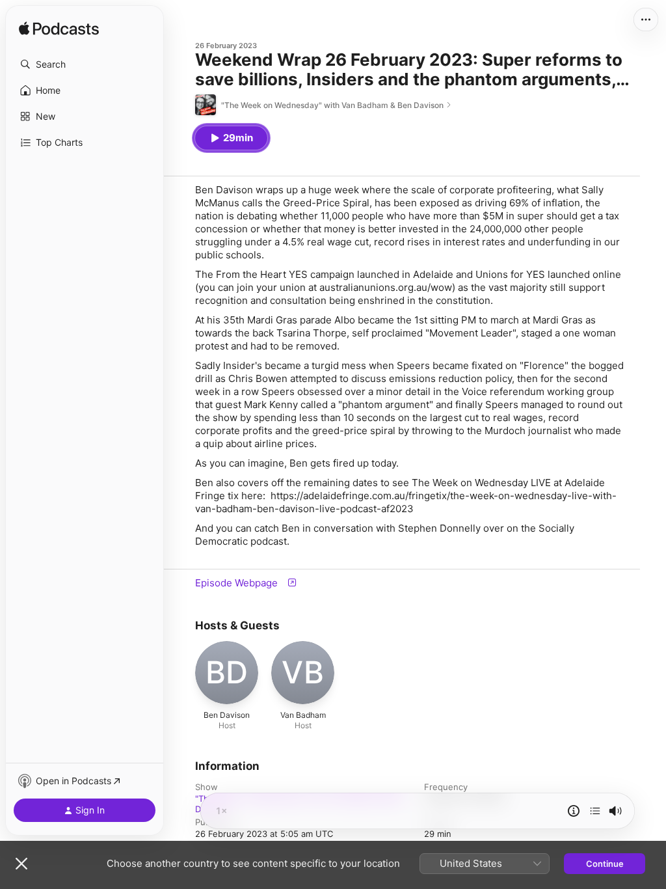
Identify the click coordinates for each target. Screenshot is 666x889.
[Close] (21, 863)
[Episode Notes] (573, 811)
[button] (84, 64)
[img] (59, 29)
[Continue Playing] (595, 811)
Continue (605, 863)
